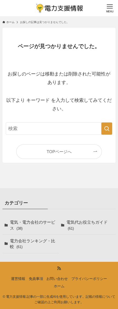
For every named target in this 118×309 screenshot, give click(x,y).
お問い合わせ (57, 279)
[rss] (59, 268)
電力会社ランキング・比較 (32, 243)
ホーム (59, 286)
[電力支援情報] (59, 8)
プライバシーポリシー (89, 279)
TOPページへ (59, 151)
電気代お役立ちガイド (87, 225)
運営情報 (18, 279)
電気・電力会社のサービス (32, 225)
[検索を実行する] (106, 128)
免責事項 (36, 279)
